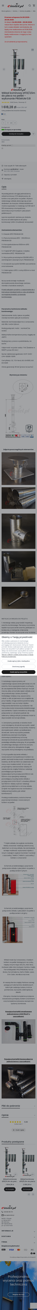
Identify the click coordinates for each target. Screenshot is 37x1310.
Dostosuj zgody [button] (18, 666)
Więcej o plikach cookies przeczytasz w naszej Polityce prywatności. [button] (17, 656)
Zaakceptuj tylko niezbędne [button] (18, 661)
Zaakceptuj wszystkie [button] (18, 672)
